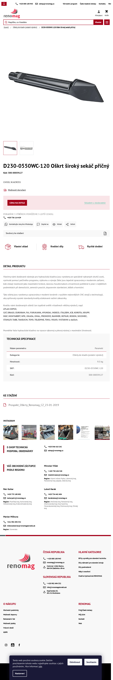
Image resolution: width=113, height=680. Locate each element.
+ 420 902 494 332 (54, 583)
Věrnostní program (70, 4)
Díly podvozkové (85, 567)
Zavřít (61, 229)
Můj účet (82, 615)
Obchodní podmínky (11, 610)
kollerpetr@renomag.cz (16, 498)
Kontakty (102, 4)
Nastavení (20, 673)
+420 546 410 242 (55, 447)
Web (110, 4)
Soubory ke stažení (15, 233)
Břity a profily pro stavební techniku (92, 558)
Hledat (98, 22)
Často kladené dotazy (88, 4)
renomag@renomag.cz (55, 562)
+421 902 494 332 (14, 522)
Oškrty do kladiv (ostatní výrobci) (88, 355)
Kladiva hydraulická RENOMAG (90, 576)
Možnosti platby (9, 623)
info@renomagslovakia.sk (57, 587)
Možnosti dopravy (10, 615)
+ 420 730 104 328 (55, 471)
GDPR (5, 632)
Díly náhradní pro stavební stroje (91, 563)
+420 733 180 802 (14, 494)
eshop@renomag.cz (55, 450)
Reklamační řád (9, 619)
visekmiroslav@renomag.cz (58, 475)
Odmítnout (75, 662)
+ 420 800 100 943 (54, 558)
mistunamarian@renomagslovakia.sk (21, 526)
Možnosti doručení (17, 190)
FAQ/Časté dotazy (85, 610)
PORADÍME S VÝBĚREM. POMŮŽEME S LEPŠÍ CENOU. (28, 214)
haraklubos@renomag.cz (57, 498)
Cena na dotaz (17, 202)
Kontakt (81, 619)
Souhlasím (91, 662)
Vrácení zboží (8, 628)
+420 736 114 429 (14, 217)
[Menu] (107, 22)
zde (40, 666)
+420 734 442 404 (55, 494)
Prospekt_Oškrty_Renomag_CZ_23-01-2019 (34, 405)
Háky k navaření (84, 572)
